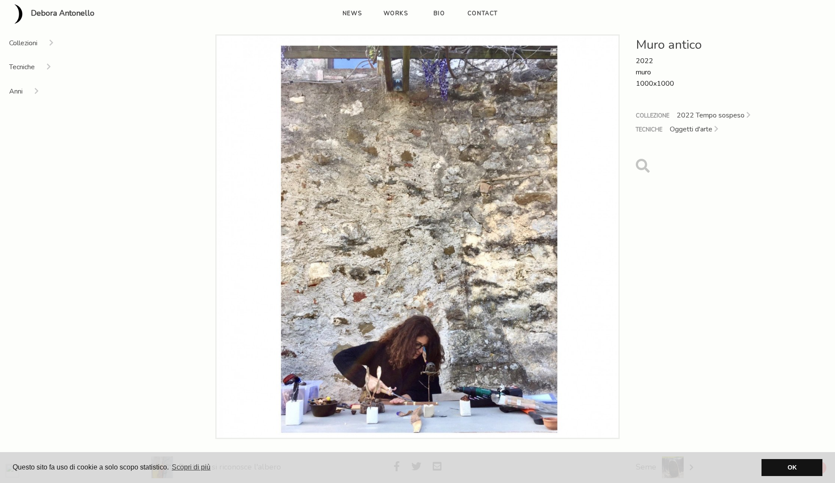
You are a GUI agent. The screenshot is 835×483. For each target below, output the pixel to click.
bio (439, 13)
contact (483, 13)
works (396, 13)
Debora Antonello (61, 13)
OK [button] (792, 467)
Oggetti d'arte (692, 129)
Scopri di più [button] (191, 467)
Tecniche (649, 130)
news (352, 13)
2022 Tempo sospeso (711, 115)
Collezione (652, 116)
